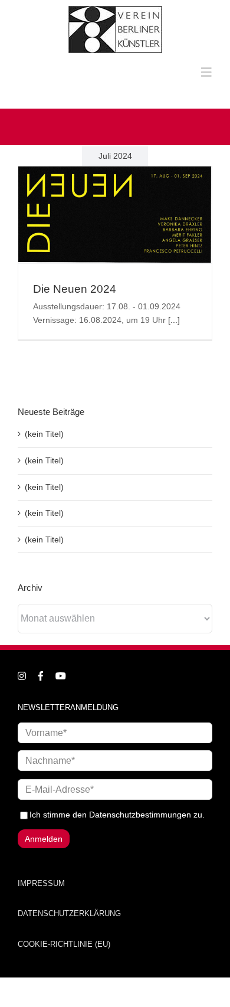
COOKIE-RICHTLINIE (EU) (64, 944)
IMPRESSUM (41, 883)
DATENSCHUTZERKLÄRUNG (69, 913)
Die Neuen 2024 (74, 289)
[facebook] (41, 676)
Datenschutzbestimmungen (140, 814)
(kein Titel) (44, 434)
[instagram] (22, 676)
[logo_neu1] (115, 10)
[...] (174, 320)
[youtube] (60, 676)
